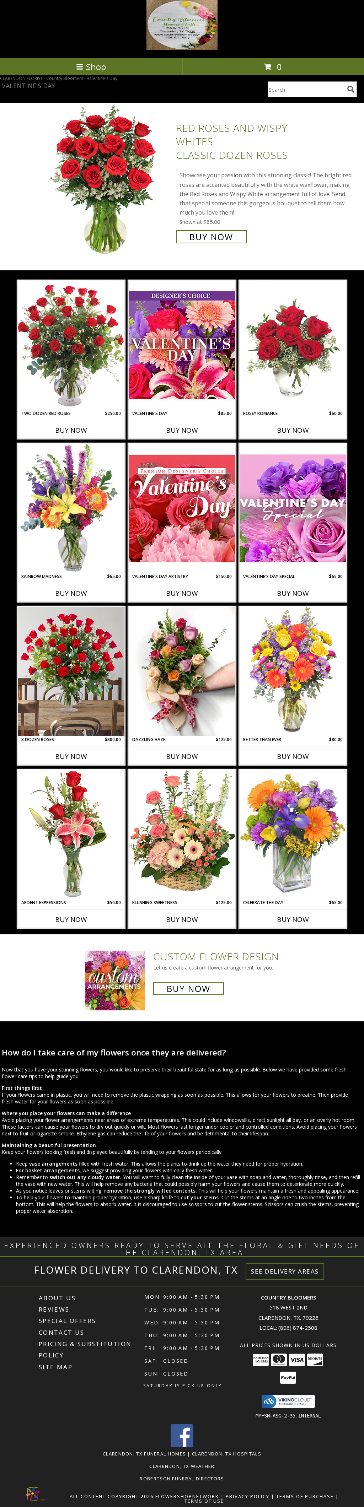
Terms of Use (204, 1501)
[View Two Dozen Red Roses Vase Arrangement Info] (71, 345)
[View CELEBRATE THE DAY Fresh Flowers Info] (293, 834)
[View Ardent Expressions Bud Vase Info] (71, 834)
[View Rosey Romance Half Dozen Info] (293, 345)
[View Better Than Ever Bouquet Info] (293, 671)
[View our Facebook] (182, 1445)
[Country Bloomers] (182, 47)
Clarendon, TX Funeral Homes (144, 1454)
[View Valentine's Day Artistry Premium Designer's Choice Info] (182, 508)
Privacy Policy (247, 1496)
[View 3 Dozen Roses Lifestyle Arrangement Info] (71, 671)
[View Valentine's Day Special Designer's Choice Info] (293, 508)
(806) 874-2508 (297, 1327)
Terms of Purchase (305, 1496)
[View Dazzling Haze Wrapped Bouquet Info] (182, 671)
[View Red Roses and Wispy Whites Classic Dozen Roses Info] (106, 181)
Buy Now (211, 237)
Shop (96, 66)
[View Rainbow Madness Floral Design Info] (71, 508)
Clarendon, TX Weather (181, 1466)
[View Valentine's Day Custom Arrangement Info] (182, 345)
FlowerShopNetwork (187, 1496)
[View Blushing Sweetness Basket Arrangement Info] (182, 834)
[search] (351, 89)
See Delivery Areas (285, 1271)
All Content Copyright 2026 (112, 1496)
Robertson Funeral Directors (182, 1478)
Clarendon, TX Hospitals (226, 1454)
